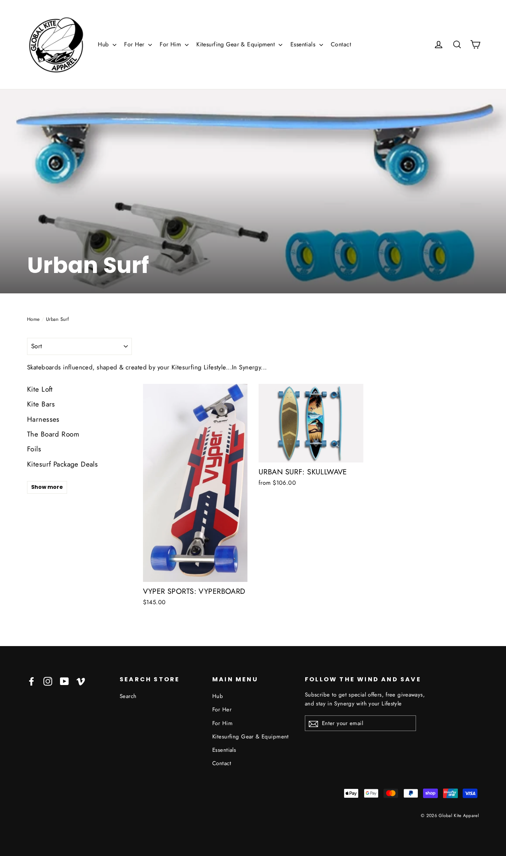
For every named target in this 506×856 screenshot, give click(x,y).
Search (128, 696)
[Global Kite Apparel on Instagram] (47, 681)
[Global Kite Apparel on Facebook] (31, 681)
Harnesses (43, 419)
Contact (341, 44)
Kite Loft (40, 389)
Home (33, 319)
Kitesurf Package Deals (62, 464)
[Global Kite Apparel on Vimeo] (80, 681)
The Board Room (53, 434)
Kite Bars (41, 404)
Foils (34, 449)
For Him (171, 44)
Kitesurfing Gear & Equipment (236, 44)
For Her (135, 44)
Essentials (303, 44)
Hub (104, 44)
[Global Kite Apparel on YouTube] (64, 681)
